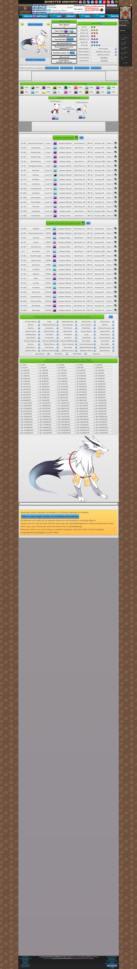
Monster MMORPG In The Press (90, 956)
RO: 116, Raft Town (66, 68)
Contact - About (76, 956)
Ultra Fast (70, 39)
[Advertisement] (68, 9)
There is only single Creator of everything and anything (50, 516)
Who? (72, 53)
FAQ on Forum (25, 966)
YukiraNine (104, 57)
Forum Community (112, 956)
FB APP (87, 958)
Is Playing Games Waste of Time (25, 12)
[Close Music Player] (131, 5)
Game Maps (25, 959)
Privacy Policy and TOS (78, 958)
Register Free (111, 958)
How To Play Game (25, 965)
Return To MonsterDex (35, 24)
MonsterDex (25, 961)
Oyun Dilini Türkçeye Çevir (25, 5)
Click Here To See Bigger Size (35, 59)
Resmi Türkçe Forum (111, 961)
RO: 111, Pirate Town (52, 68)
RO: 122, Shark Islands (82, 68)
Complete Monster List (25, 958)
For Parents (25, 956)
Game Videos (111, 959)
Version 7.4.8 (112, 5)
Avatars (25, 962)
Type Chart (25, 963)
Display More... (96, 68)
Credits (92, 958)
